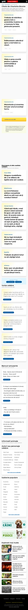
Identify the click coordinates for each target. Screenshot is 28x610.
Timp (9, 69)
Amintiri (14, 29)
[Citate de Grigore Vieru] (7, 345)
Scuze (4, 486)
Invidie (16, 507)
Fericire (5, 507)
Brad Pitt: (6, 252)
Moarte (11, 112)
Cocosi (5, 509)
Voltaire (16, 459)
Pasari (4, 512)
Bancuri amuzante (10, 366)
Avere (4, 497)
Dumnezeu (17, 494)
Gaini (15, 509)
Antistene (16, 457)
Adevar (6, 48)
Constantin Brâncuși (8, 459)
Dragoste (5, 491)
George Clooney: (8, 205)
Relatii (15, 491)
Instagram (12, 598)
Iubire (15, 489)
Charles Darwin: (8, 234)
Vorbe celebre (8, 285)
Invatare (16, 497)
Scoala (16, 502)
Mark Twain (6, 452)
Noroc (15, 484)
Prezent (9, 29)
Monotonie (7, 112)
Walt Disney (6, 464)
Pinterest (18, 598)
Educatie (5, 502)
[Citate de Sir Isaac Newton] (7, 362)
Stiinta (4, 504)
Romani (5, 494)
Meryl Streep (6, 470)
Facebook (6, 598)
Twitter (23, 598)
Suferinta (16, 486)
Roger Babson (6, 467)
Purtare (5, 499)
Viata (6, 69)
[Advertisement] (14, 86)
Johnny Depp (17, 467)
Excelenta (5, 481)
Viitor (6, 29)
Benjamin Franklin (7, 454)
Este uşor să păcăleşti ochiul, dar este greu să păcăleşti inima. (13, 270)
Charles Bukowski (7, 457)
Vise (9, 48)
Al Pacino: (6, 265)
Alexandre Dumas (18, 452)
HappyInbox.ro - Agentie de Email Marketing (14, 602)
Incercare (16, 481)
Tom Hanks (17, 454)
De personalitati (10, 281)
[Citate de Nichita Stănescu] (7, 315)
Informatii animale (10, 441)
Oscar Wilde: (7, 172)
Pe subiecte (18, 281)
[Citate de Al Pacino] (6, 302)
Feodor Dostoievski (19, 462)
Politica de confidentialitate (14, 606)
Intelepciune (6, 484)
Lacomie (16, 499)
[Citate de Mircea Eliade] (6, 332)
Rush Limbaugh (18, 464)
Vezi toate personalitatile (14, 472)
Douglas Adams (7, 462)
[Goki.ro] (4, 1)
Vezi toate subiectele (14, 514)
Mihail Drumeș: (8, 188)
